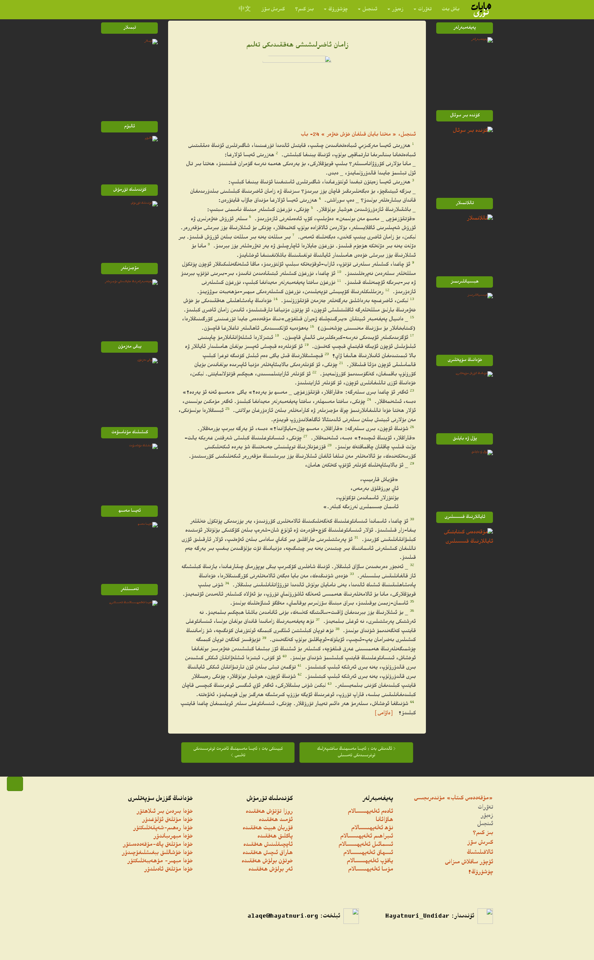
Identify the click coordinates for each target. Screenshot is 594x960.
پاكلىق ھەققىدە (275, 836)
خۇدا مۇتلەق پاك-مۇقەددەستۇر (157, 845)
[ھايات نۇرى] (481, 9)
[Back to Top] (15, 784)
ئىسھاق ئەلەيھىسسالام (368, 853)
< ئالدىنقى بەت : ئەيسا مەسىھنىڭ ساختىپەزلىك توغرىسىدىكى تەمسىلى (356, 752)
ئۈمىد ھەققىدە (276, 820)
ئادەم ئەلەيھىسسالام (370, 812)
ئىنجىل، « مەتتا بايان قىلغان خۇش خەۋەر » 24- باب (358, 135)
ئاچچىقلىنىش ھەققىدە (268, 845)
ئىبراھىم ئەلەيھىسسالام (366, 836)
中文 (245, 9)
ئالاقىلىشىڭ (480, 853)
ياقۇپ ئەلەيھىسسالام (370, 861)
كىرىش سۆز (273, 9)
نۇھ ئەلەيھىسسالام (372, 828)
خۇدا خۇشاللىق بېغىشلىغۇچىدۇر (157, 853)
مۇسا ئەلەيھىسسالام (370, 869)
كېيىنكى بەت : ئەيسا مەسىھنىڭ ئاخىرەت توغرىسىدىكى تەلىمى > (238, 752)
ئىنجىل (369, 9)
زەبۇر (397, 9)
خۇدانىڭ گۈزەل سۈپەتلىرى (160, 799)
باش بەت (450, 9)
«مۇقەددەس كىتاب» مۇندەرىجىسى (453, 798)
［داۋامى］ (384, 713)
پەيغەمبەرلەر (377, 799)
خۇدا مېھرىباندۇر (172, 836)
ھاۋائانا (384, 820)
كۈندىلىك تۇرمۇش (269, 799)
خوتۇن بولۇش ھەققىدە (267, 861)
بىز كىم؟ (304, 9)
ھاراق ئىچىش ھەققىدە (268, 853)
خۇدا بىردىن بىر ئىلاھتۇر (164, 812)
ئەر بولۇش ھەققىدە (271, 869)
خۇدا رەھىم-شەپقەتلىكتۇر (162, 828)
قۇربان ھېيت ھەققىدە (268, 828)
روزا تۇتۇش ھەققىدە (269, 812)
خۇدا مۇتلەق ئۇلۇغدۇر (167, 820)
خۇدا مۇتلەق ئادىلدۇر (168, 869)
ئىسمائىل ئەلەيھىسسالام (366, 845)
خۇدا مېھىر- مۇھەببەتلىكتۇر (159, 861)
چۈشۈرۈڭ (338, 9)
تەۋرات (424, 9)
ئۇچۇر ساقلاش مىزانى (469, 862)
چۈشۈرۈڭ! (480, 872)
